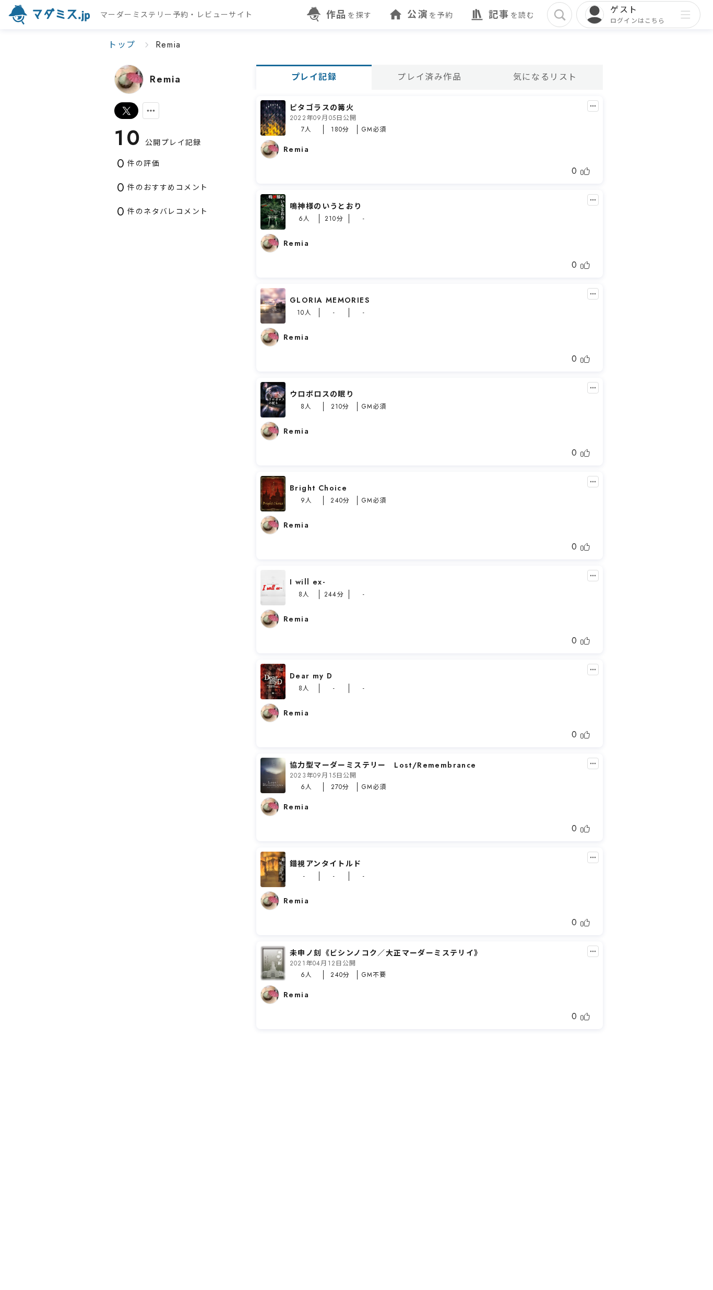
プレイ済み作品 (429, 77)
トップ (122, 45)
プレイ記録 (314, 77)
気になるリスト (545, 77)
